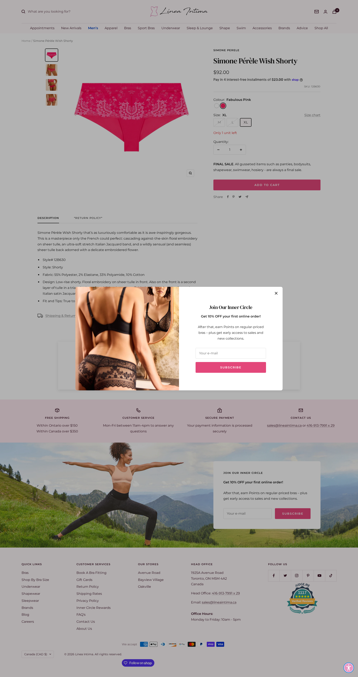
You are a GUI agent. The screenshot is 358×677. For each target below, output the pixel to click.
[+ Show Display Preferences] (348, 668)
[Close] (276, 293)
